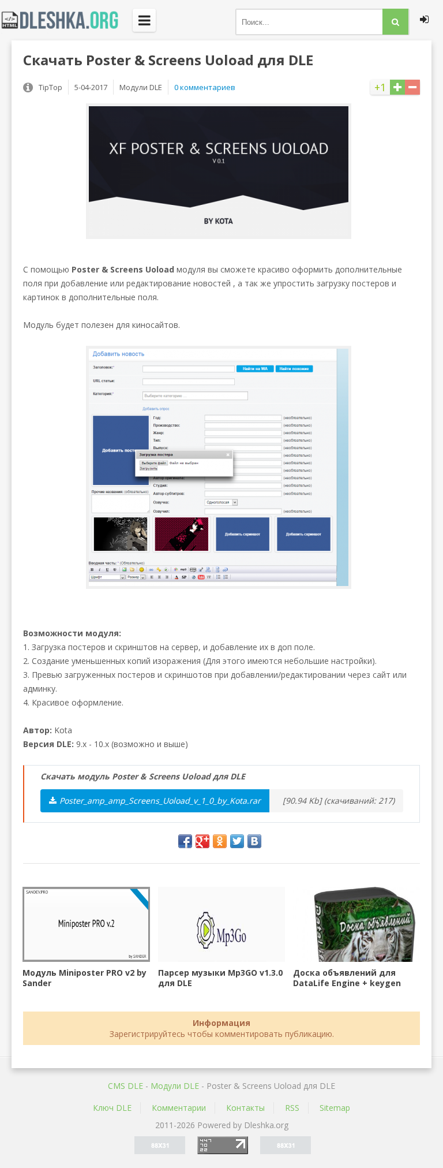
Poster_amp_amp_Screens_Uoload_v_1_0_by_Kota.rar (160, 800)
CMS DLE (125, 1085)
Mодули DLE (175, 1085)
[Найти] (395, 22)
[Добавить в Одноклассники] (220, 841)
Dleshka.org (66, 20)
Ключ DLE (112, 1107)
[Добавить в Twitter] (237, 841)
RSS (292, 1107)
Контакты (245, 1107)
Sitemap (335, 1107)
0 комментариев (204, 87)
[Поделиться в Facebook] (185, 841)
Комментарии (179, 1107)
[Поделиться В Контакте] (254, 841)
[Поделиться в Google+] (202, 841)
